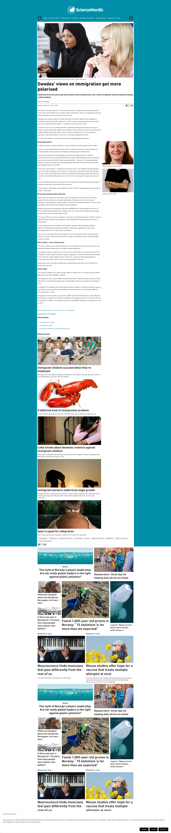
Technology (74, 18)
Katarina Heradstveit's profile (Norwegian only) (54, 328)
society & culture (121, 538)
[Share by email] (132, 105)
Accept (153, 829)
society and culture (45, 541)
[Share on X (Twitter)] (129, 105)
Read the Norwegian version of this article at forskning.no (56, 310)
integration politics (65, 538)
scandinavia (53, 538)
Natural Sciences (101, 18)
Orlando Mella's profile (46, 322)
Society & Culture (54, 18)
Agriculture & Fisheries (86, 18)
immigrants (109, 538)
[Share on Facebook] (126, 105)
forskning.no (42, 538)
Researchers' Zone (114, 18)
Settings (144, 829)
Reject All (163, 829)
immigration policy (98, 538)
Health (45, 18)
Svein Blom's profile (45, 325)
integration (78, 538)
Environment (65, 18)
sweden (86, 538)
